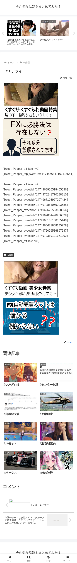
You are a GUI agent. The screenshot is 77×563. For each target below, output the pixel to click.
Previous (2, 33)
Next (74, 33)
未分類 (10, 255)
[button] (69, 473)
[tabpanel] (21, 33)
